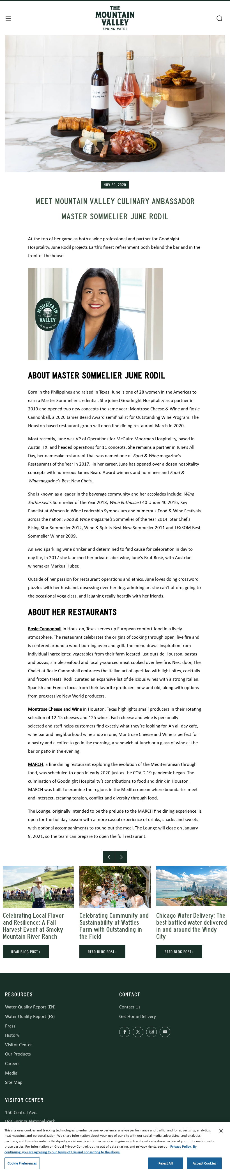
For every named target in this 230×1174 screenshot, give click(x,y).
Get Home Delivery (137, 1016)
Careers (12, 1063)
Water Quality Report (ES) (30, 1016)
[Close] (221, 1131)
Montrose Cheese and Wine (55, 709)
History (12, 1035)
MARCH (35, 764)
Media (11, 1073)
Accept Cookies (204, 1163)
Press (10, 1026)
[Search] (219, 17)
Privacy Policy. (181, 1146)
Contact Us (130, 1007)
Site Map (13, 1082)
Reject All (165, 1163)
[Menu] (8, 18)
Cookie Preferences (22, 1163)
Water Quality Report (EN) (30, 1007)
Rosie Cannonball (44, 629)
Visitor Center (18, 1045)
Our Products (18, 1054)
